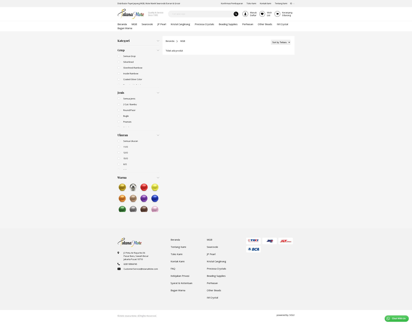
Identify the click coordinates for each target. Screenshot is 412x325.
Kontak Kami (177, 261)
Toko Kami (176, 254)
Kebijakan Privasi (180, 275)
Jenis (120, 92)
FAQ (173, 268)
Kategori (123, 40)
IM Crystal (212, 297)
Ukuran (122, 135)
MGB (182, 41)
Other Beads (214, 290)
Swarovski (212, 246)
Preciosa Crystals (216, 268)
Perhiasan (212, 283)
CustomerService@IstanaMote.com (141, 268)
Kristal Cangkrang (216, 261)
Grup (121, 50)
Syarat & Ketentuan (181, 283)
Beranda (170, 41)
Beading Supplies (216, 275)
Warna (121, 177)
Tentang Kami (178, 246)
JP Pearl (211, 254)
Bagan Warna (178, 290)
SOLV (292, 315)
